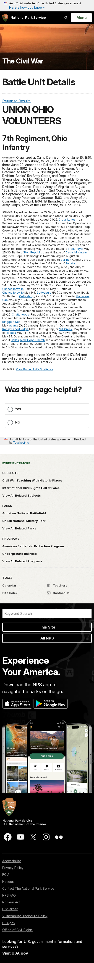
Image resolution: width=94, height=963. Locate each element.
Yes (18, 409)
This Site (47, 627)
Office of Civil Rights (17, 930)
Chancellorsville (13, 289)
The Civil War (23, 61)
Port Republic (33, 252)
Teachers (59, 585)
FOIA (5, 874)
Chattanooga (20, 314)
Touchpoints (21, 442)
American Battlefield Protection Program (33, 546)
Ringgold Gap (11, 322)
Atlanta (13, 325)
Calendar (9, 585)
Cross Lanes (67, 219)
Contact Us (61, 593)
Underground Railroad (19, 553)
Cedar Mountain (76, 252)
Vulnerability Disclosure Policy (24, 916)
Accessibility (11, 861)
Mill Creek (65, 329)
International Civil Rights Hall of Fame (31, 488)
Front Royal (75, 248)
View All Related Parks (19, 528)
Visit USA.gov (15, 953)
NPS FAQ (9, 895)
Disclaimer (10, 909)
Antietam (71, 263)
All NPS (47, 638)
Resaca (11, 332)
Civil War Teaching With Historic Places (32, 480)
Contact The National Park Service (28, 888)
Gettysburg (44, 292)
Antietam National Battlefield (24, 513)
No (17, 422)
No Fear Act (11, 902)
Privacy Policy (13, 868)
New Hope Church (32, 340)
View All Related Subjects (21, 495)
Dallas (15, 340)
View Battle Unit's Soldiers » (34, 369)
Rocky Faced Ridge (15, 329)
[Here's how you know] (47, 5)
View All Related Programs (22, 561)
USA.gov (8, 923)
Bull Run (66, 259)
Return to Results (16, 101)
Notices (8, 882)
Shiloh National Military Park (24, 521)
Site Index (10, 593)
